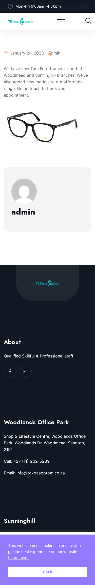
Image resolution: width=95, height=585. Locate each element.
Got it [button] (47, 572)
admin (54, 53)
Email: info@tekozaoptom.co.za (34, 472)
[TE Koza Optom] (20, 20)
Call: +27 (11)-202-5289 (27, 461)
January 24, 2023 (27, 53)
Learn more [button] (18, 558)
